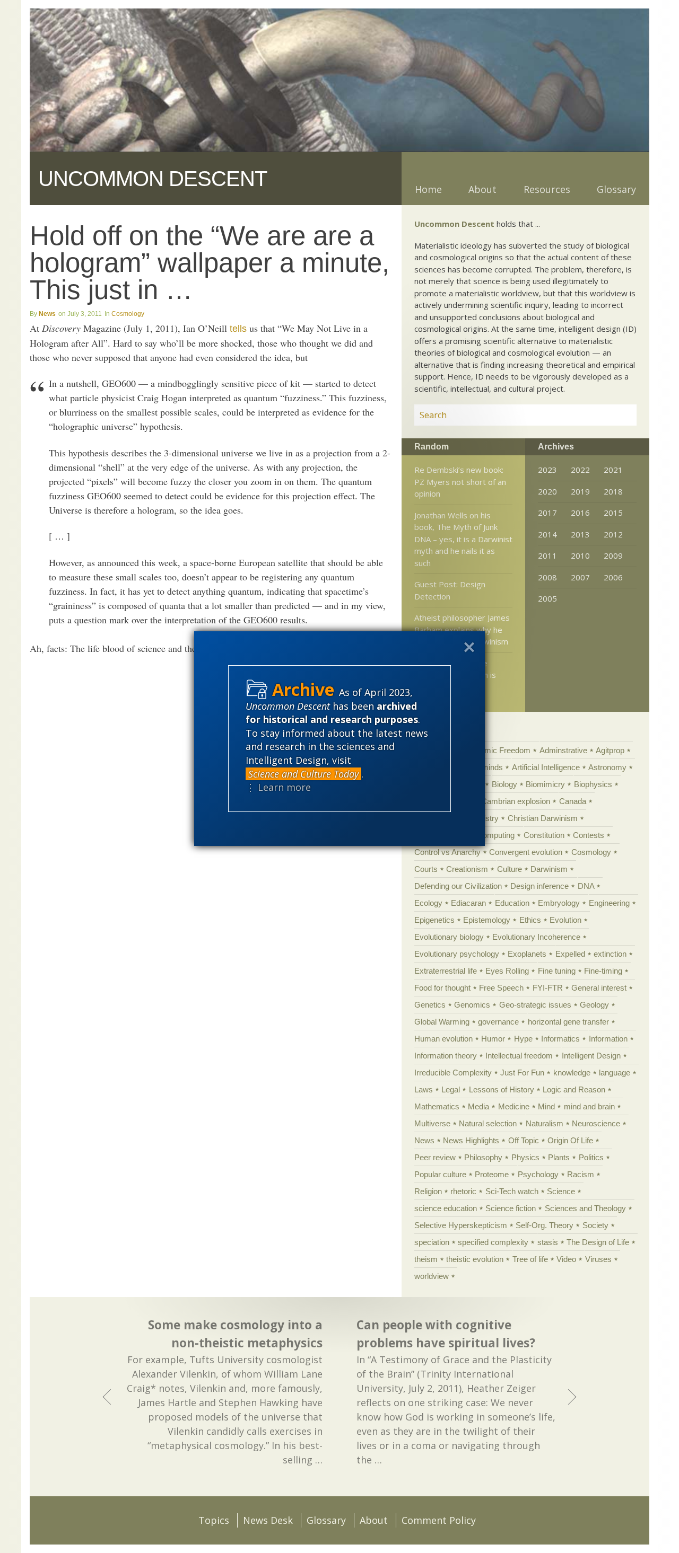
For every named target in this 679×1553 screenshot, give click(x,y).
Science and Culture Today (303, 773)
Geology (594, 1004)
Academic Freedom (496, 750)
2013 (580, 534)
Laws (423, 1089)
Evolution (565, 919)
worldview (431, 1276)
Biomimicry (545, 784)
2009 (613, 555)
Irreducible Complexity (453, 1072)
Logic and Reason (574, 1089)
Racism (580, 1174)
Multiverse (432, 1123)
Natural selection (488, 1123)
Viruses (598, 1259)
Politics (591, 1157)
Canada (572, 801)
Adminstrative (563, 750)
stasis (547, 1242)
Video (566, 1259)
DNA (586, 885)
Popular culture (440, 1174)
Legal (450, 1089)
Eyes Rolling (507, 970)
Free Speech (501, 987)
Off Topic (523, 1140)
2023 (547, 469)
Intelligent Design (591, 1055)
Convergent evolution (525, 852)
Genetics (430, 1004)
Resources (547, 189)
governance (498, 1021)
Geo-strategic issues (535, 1004)
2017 (547, 512)
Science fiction (510, 1208)
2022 (580, 469)
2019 (580, 491)
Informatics (560, 1038)
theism (426, 1259)
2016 (580, 512)
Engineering (609, 902)
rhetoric (463, 1191)
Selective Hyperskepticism (460, 1225)
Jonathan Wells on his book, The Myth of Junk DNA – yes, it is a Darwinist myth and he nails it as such (463, 539)
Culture (509, 868)
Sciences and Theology (585, 1208)
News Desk (268, 1520)
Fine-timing (603, 970)
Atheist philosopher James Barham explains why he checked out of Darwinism (462, 629)
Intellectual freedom (519, 1055)
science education (445, 1208)
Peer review (435, 1157)
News (47, 313)
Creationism (467, 868)
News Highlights (471, 1140)
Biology (504, 784)
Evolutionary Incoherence (536, 936)
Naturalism (544, 1123)
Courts (426, 868)
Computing (496, 835)
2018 (613, 491)
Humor (493, 1038)
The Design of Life (598, 1242)
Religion (428, 1191)
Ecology (428, 902)
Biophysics (593, 784)
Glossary (616, 189)
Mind (546, 1106)
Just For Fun (522, 1072)
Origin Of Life (570, 1140)
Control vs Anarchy (447, 852)
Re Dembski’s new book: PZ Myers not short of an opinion (460, 481)
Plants (559, 1157)
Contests (588, 835)
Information (608, 1038)
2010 (580, 555)
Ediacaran (468, 902)
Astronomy (607, 767)
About (482, 189)
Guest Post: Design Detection (449, 590)
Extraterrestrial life (445, 970)
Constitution (544, 835)
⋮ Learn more (278, 787)
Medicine (513, 1106)
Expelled (570, 953)
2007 (580, 577)
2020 (547, 491)
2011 (547, 555)
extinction (610, 953)
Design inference (539, 885)
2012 (613, 534)
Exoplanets (527, 953)
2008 (547, 577)
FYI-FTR (548, 987)
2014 (547, 534)
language (614, 1072)
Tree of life (530, 1259)
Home (428, 189)
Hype (523, 1038)
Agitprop (610, 750)
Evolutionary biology (449, 936)
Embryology (559, 902)
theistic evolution (474, 1259)
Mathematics (436, 1106)
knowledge (571, 1072)
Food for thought (442, 987)
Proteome (492, 1174)
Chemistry (481, 818)
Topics (213, 1520)
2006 (613, 577)
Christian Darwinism (543, 818)
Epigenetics (434, 919)
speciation (431, 1242)
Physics (525, 1157)
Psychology (538, 1174)
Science (561, 1191)
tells (238, 328)
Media (478, 1106)
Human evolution (443, 1038)
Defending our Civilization (458, 885)
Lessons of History (501, 1089)
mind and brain (589, 1106)
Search (616, 415)
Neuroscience (596, 1123)
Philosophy (483, 1157)
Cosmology (127, 313)
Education (512, 902)
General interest (598, 987)
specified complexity (493, 1242)
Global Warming (441, 1021)
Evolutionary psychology (456, 953)
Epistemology (486, 919)
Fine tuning (557, 970)
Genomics (472, 1004)
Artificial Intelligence (546, 767)
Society (595, 1225)
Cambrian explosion (515, 801)
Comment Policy (439, 1520)
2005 (547, 598)
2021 (613, 469)
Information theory (445, 1055)
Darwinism (549, 868)
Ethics (530, 919)
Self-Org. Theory (544, 1225)
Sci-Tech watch (511, 1191)
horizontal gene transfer (568, 1021)
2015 (613, 512)
